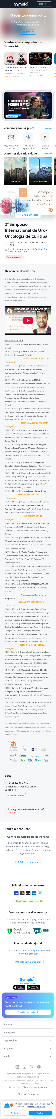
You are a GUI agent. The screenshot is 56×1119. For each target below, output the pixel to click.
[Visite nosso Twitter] (31, 1067)
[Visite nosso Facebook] (39, 1067)
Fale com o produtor (30, 862)
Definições (15, 1113)
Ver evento (28, 32)
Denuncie (10, 812)
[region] (28, 1109)
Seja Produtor (11, 1040)
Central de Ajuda (30, 950)
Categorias (9, 1032)
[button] (9, 1105)
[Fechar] (52, 1103)
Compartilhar (30, 215)
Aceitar (40, 1113)
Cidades (8, 1024)
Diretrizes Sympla (27, 1094)
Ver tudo (48, 128)
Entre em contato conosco (35, 1087)
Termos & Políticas (36, 1106)
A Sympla (9, 1048)
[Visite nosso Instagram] (24, 1067)
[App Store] (19, 987)
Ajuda (7, 1056)
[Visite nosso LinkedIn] (17, 1067)
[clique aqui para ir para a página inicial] (20, 4)
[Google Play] (33, 987)
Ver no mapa (17, 795)
